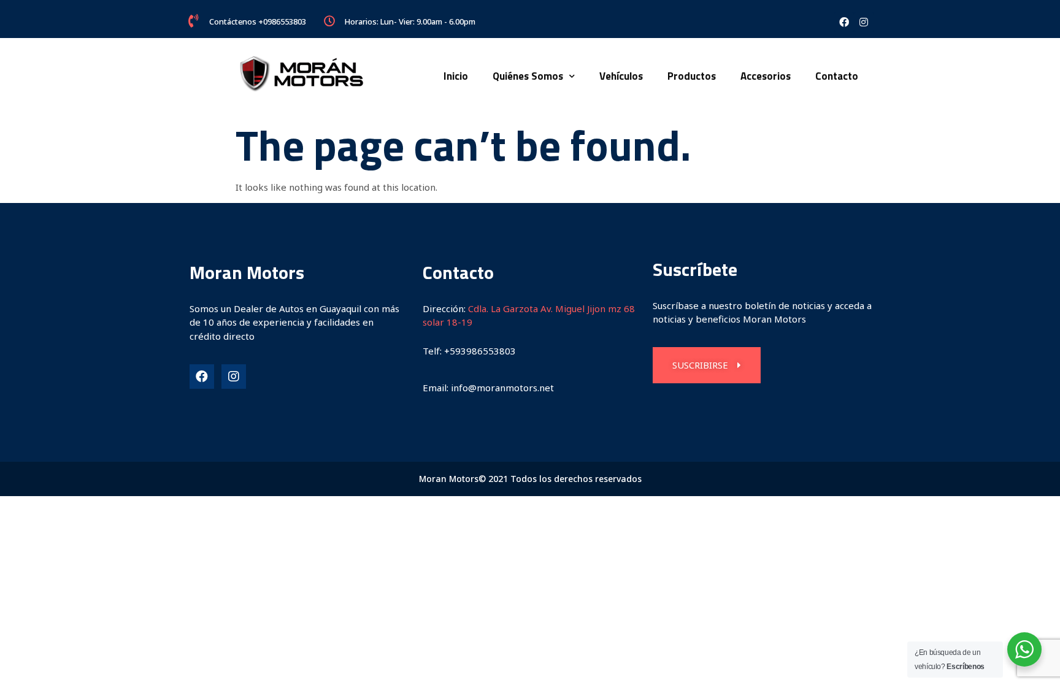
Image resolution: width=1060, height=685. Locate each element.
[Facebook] (844, 22)
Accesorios (765, 76)
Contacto (836, 76)
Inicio (456, 76)
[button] (707, 365)
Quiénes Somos (528, 76)
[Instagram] (864, 22)
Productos (691, 76)
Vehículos (621, 76)
